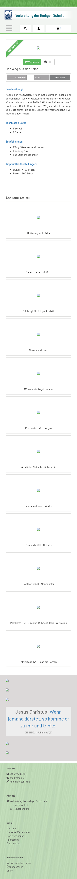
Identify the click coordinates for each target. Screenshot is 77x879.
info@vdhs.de (17, 777)
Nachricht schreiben (20, 781)
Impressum (13, 839)
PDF (49, 62)
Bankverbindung (15, 835)
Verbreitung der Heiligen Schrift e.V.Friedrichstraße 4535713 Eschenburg (29, 805)
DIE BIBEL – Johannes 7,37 (38, 732)
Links (10, 870)
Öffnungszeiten (15, 866)
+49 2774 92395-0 (19, 774)
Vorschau (33, 62)
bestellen (60, 77)
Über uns (11, 828)
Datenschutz (13, 843)
